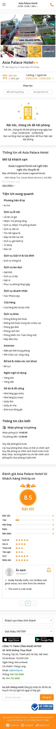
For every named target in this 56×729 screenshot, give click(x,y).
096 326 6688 (17, 674)
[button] (28, 5)
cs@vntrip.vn (16, 670)
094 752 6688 (13, 678)
